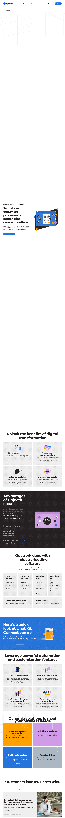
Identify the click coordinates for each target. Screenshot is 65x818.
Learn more (20, 643)
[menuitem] (22, 3)
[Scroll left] (58, 785)
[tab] (20, 789)
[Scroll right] (60, 785)
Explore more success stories (16, 814)
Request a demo (9, 234)
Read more (6, 814)
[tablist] (31, 790)
